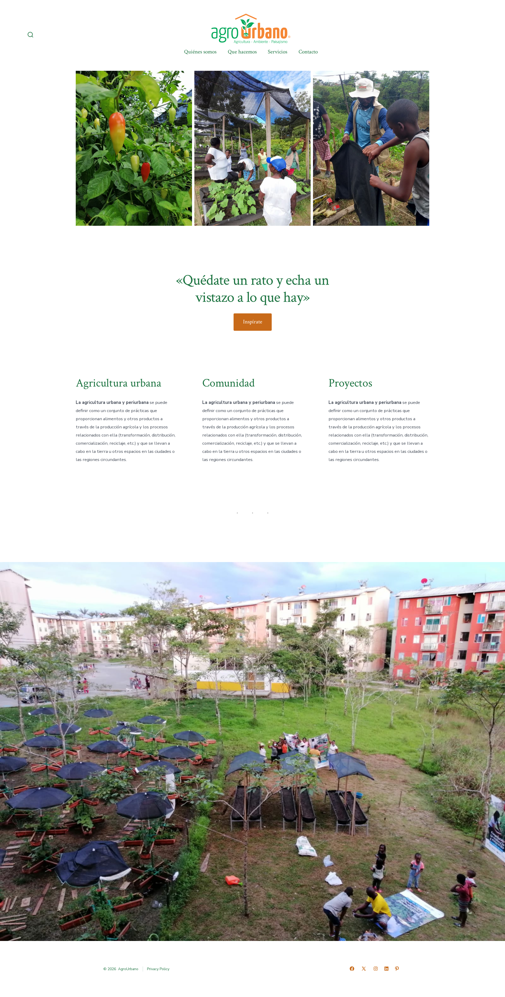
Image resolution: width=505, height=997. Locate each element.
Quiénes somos (200, 51)
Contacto (308, 51)
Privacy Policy (158, 968)
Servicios (277, 51)
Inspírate (252, 321)
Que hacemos (242, 51)
